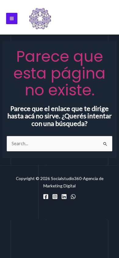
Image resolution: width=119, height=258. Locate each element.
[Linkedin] (64, 196)
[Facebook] (46, 196)
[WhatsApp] (73, 196)
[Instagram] (55, 196)
